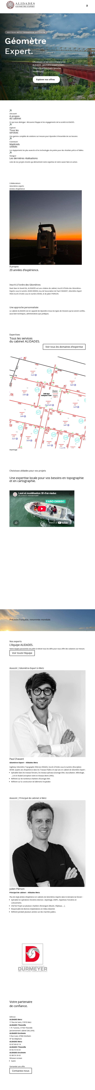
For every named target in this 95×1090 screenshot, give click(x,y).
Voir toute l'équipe (22, 653)
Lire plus (13, 552)
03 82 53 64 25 (15, 1050)
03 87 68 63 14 (15, 1044)
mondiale (45, 619)
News (12, 532)
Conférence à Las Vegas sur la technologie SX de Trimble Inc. (43, 536)
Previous (8, 404)
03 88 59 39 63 (15, 1055)
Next (87, 404)
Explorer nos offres (45, 79)
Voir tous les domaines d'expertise (64, 346)
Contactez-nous (20, 1070)
